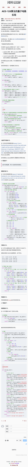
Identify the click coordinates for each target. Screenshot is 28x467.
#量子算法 (18, 18)
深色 (25, 7)
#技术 (6, 18)
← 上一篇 (3, 420)
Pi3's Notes (14, 2)
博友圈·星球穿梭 (15, 463)
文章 (3, 7)
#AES (9, 18)
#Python (13, 18)
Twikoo (22, 455)
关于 (14, 7)
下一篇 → (24, 420)
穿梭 (9, 7)
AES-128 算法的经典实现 (18, 39)
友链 (19, 7)
